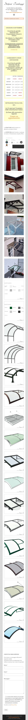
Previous (6, 142)
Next (21, 142)
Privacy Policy (14, 704)
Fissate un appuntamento (14, 117)
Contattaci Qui (14, 49)
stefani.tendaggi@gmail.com (15, 12)
